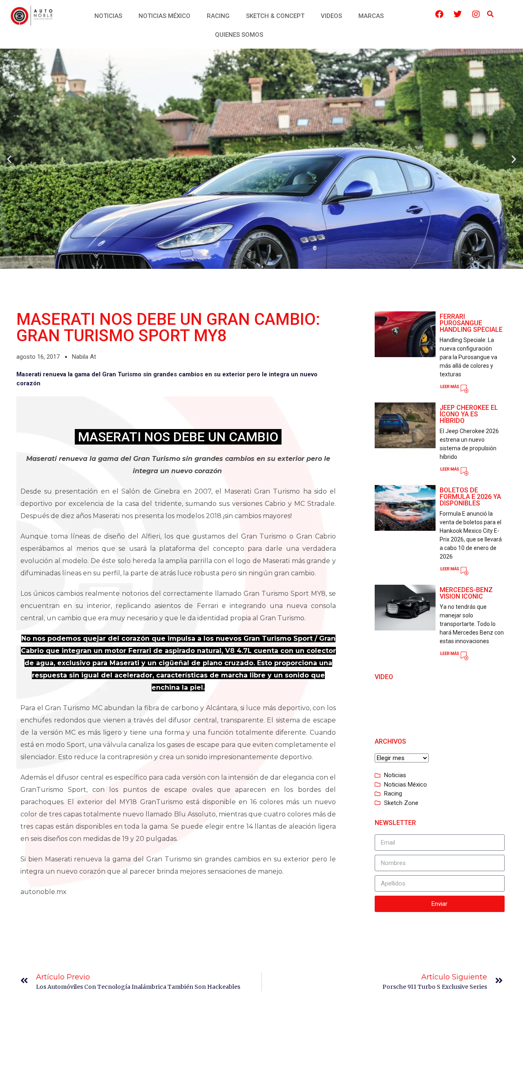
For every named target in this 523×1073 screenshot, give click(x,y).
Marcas (371, 16)
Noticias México (164, 16)
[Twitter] (457, 14)
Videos (331, 16)
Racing (218, 16)
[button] (490, 14)
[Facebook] (439, 14)
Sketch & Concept (275, 16)
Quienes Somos (239, 34)
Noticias (108, 16)
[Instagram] (476, 14)
